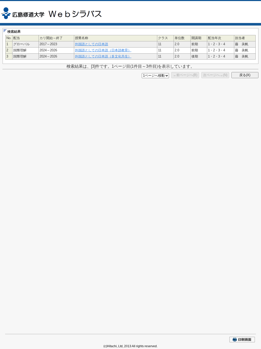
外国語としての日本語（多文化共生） (103, 56)
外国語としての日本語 (91, 44)
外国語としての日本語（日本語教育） (103, 50)
